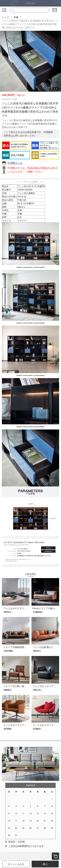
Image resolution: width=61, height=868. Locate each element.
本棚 (16, 17)
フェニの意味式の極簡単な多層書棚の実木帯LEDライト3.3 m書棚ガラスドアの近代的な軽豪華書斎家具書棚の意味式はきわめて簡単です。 (30, 24)
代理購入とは (15, 163)
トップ (5, 17)
